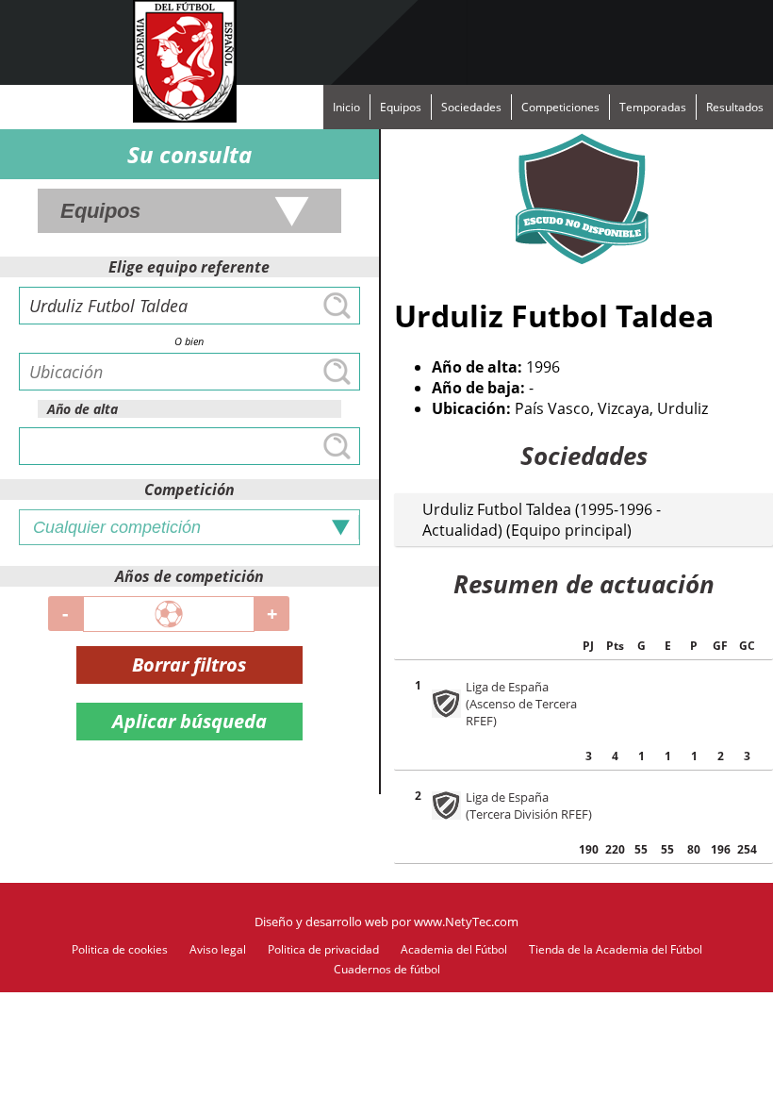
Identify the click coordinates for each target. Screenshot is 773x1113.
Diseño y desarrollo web (321, 921)
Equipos (400, 107)
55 (641, 849)
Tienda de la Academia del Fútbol (615, 949)
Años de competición (189, 576)
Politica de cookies (120, 949)
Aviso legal (217, 949)
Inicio (346, 107)
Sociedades (471, 107)
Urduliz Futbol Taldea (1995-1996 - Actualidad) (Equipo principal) (541, 519)
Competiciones (560, 107)
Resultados (735, 107)
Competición (189, 489)
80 (693, 849)
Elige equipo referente (189, 267)
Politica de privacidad (323, 949)
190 (589, 849)
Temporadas (652, 107)
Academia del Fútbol (454, 949)
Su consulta (189, 154)
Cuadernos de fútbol (387, 969)
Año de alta (82, 409)
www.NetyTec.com (466, 921)
